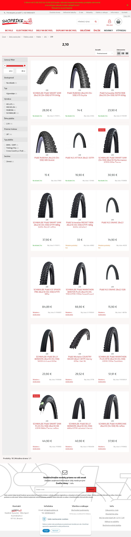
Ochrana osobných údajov (80, 514)
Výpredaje (11, 93)
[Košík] (118, 21)
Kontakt (124, 12)
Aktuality (89, 12)
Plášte (38, 37)
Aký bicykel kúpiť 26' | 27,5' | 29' (112, 518)
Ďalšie (97, 30)
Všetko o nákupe (102, 12)
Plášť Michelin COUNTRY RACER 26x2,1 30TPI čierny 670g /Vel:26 (79, 358)
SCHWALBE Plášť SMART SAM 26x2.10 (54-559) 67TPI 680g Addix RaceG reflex (47, 224)
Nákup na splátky (112, 521)
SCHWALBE (12, 113)
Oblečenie (85, 30)
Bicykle (9, 30)
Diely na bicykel (44, 30)
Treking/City (12, 148)
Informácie (115, 12)
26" (9, 134)
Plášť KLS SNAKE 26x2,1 (112, 222)
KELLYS (10, 104)
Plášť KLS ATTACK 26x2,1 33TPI (80, 157)
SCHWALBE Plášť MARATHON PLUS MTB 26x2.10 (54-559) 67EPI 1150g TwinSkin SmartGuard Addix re (112, 360)
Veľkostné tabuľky (69, 12)
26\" (45, 37)
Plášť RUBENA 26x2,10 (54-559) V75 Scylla (79, 94)
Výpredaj (121, 30)
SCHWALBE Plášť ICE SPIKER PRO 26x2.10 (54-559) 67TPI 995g (47, 291)
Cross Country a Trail (16, 151)
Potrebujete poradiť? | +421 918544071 (21, 13)
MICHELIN (11, 107)
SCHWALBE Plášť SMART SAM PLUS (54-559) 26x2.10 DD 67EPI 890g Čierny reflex (47, 425)
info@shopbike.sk (51, 510)
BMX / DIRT (12, 145)
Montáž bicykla (112, 514)
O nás (81, 12)
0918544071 (50, 513)
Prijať (46, 530)
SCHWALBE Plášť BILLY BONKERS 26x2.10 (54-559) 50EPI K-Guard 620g (47, 358)
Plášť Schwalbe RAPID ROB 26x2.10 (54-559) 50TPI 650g (112, 94)
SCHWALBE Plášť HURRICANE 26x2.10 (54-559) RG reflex (112, 424)
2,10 (9, 123)
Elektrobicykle (24, 30)
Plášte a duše (28, 37)
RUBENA (11, 110)
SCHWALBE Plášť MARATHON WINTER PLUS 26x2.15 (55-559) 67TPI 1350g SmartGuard (80, 291)
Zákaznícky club (111, 510)
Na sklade (11, 83)
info (72, 483)
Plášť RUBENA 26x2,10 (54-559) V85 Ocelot (47, 158)
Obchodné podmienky (80, 510)
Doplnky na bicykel (66, 30)
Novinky (108, 30)
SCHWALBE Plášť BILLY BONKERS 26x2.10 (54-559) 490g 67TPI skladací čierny (79, 425)
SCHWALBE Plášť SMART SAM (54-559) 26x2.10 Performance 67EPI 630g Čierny (112, 159)
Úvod (4, 37)
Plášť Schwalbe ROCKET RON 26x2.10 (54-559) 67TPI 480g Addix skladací (79, 224)
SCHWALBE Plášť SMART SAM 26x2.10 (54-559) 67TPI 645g (47, 94)
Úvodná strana (54, 12)
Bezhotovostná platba (112, 525)
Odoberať (91, 489)
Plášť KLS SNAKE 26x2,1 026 (112, 289)
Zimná (10, 161)
